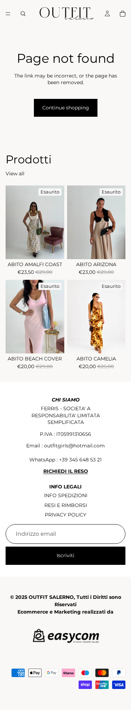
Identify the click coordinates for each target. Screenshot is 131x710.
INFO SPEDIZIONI (65, 495)
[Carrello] (122, 13)
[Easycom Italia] (66, 637)
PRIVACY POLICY (65, 515)
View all (15, 173)
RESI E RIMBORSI (65, 505)
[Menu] (8, 14)
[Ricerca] (23, 13)
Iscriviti (65, 555)
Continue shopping (65, 107)
